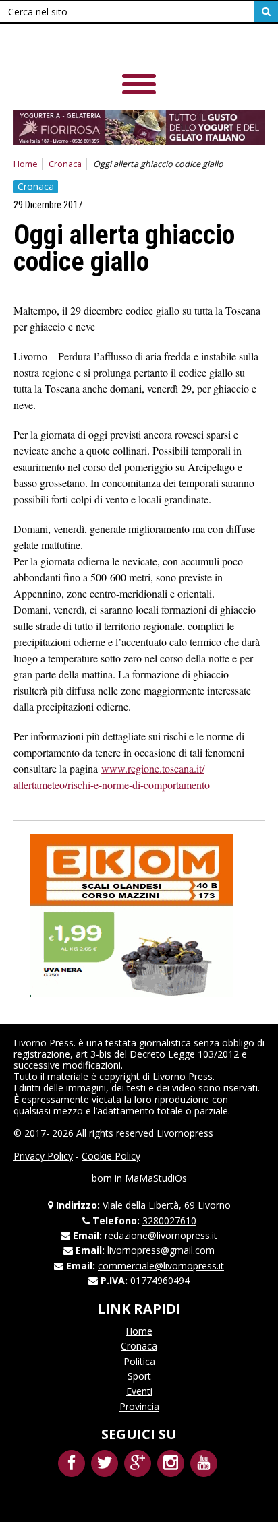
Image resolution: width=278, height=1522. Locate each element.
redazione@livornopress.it (161, 1235)
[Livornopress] (107, 46)
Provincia (139, 1406)
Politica (139, 1361)
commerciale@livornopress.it (161, 1265)
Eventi (139, 1391)
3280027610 (169, 1220)
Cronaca (65, 164)
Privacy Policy (43, 1155)
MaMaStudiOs (156, 1178)
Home (25, 164)
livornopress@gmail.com (161, 1250)
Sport (139, 1376)
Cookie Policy (111, 1155)
